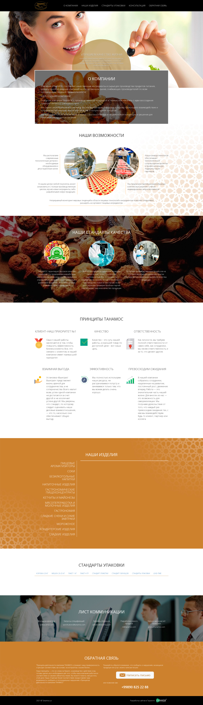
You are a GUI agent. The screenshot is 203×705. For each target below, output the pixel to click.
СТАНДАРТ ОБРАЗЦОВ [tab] (120, 573)
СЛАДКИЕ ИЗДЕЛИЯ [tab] (62, 534)
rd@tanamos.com (129, 627)
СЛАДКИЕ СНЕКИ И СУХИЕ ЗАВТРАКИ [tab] (58, 517)
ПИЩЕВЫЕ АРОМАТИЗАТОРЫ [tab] (63, 464)
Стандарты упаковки (113, 5)
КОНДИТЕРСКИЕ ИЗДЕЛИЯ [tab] (57, 529)
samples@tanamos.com (101, 625)
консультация (137, 5)
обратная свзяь (158, 5)
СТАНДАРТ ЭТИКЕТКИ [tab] (100, 573)
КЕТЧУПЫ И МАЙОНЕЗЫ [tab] (59, 497)
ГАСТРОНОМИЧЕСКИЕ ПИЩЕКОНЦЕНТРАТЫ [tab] (60, 491)
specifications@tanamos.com (74, 625)
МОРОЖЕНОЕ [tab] (66, 524)
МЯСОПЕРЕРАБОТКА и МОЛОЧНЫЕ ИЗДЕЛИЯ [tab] (60, 504)
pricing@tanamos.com (156, 627)
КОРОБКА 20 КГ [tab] (42, 573)
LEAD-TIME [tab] (157, 573)
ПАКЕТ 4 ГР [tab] (84, 573)
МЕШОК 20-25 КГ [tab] (58, 573)
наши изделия (90, 5)
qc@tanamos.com (47, 625)
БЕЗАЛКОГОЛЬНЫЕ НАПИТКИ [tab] (62, 477)
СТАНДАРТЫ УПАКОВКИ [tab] (141, 573)
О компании (71, 5)
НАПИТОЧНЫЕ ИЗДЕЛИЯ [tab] (58, 484)
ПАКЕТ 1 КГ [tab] (72, 573)
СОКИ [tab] (71, 471)
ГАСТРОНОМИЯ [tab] (64, 511)
